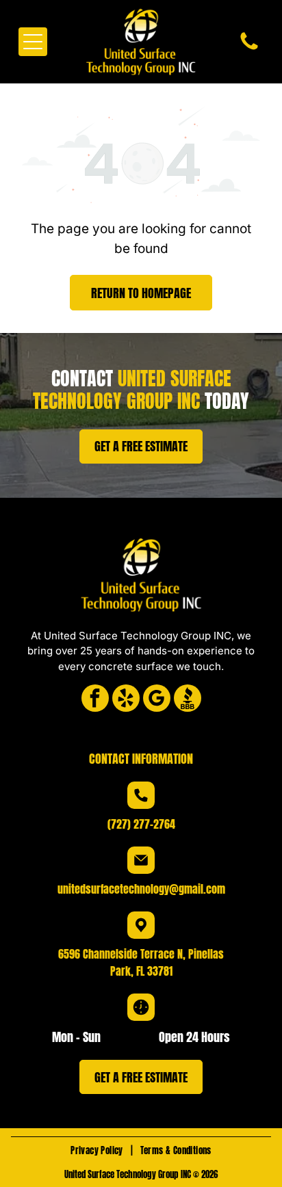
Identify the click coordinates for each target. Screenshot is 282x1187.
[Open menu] (32, 41)
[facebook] (95, 699)
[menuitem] (98, 1151)
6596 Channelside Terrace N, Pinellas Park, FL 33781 (141, 962)
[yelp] (126, 699)
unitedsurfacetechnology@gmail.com (141, 889)
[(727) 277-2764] (249, 48)
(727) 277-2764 (141, 824)
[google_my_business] (156, 699)
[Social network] (187, 699)
